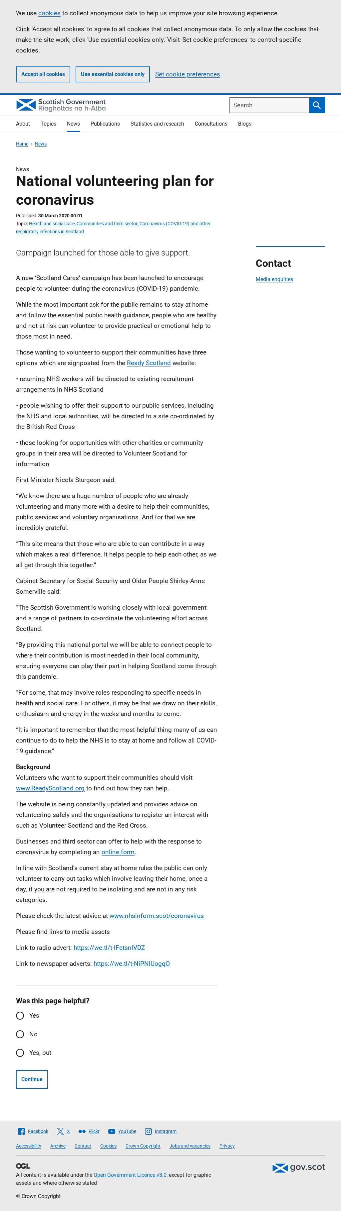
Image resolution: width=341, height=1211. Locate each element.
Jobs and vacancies (190, 1146)
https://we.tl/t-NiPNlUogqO (132, 963)
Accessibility (28, 1146)
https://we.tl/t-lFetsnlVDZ (109, 948)
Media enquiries (274, 279)
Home (22, 144)
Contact (83, 1146)
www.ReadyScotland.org (50, 788)
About (23, 124)
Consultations (211, 124)
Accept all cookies (43, 74)
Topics (48, 124)
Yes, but (40, 1053)
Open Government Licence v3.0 (130, 1175)
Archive (58, 1146)
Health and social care (52, 223)
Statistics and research (157, 124)
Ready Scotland (149, 363)
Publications (105, 124)
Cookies (108, 1146)
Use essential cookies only (113, 74)
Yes (34, 1015)
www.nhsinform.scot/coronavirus (157, 916)
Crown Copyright (143, 1146)
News (73, 124)
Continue (32, 1079)
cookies (49, 13)
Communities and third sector (107, 223)
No (33, 1034)
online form (118, 852)
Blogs (244, 124)
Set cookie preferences (187, 74)
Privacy (227, 1146)
